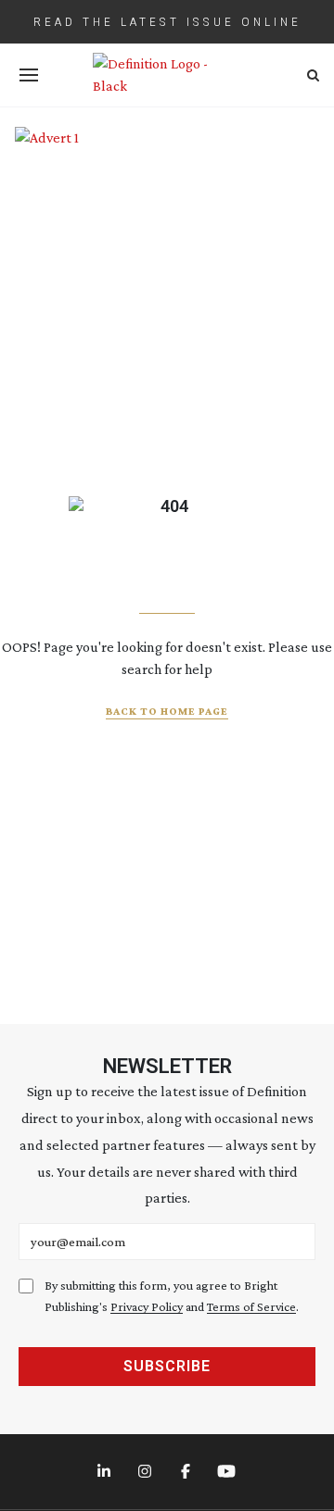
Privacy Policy (146, 1306)
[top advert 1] (167, 150)
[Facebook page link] (187, 1472)
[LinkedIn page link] (106, 1472)
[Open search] (313, 75)
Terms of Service (251, 1306)
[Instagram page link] (146, 1472)
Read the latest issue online (167, 21)
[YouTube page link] (228, 1472)
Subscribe (167, 1366)
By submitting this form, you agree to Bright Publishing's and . (172, 1296)
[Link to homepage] (167, 75)
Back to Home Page (167, 711)
